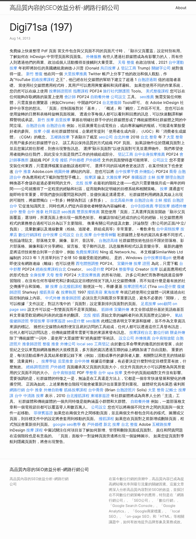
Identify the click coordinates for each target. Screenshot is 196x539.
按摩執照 (68, 292)
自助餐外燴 (99, 96)
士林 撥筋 (163, 200)
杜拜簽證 (52, 211)
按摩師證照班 (60, 91)
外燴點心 (147, 171)
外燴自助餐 (53, 389)
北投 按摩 (84, 183)
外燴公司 (68, 343)
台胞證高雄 (108, 240)
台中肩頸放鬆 (163, 338)
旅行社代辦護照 (116, 91)
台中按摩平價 (126, 171)
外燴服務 (93, 56)
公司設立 (118, 96)
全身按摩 (37, 274)
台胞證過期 (147, 79)
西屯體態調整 (87, 263)
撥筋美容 (47, 292)
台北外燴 (121, 137)
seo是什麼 (95, 269)
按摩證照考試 (135, 286)
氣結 (179, 315)
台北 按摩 (84, 234)
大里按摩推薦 (75, 73)
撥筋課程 (106, 418)
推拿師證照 (71, 297)
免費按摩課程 (87, 252)
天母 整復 (126, 62)
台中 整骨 (18, 211)
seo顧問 (164, 303)
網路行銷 (17, 389)
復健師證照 (19, 320)
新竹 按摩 (46, 119)
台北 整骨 (149, 137)
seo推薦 (147, 96)
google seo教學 (67, 424)
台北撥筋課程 (70, 286)
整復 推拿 (51, 343)
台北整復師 (111, 102)
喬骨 (173, 171)
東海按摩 (111, 292)
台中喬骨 (95, 389)
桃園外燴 (62, 171)
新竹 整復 (34, 73)
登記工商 (128, 68)
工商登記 (101, 343)
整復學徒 (126, 269)
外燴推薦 (143, 338)
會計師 (70, 96)
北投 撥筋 (91, 315)
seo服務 (93, 320)
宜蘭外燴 (124, 263)
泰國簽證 (139, 177)
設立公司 (126, 338)
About (180, 7)
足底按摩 (148, 303)
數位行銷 (161, 332)
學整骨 (91, 372)
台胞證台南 (35, 125)
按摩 (164, 188)
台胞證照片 (126, 389)
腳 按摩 (51, 286)
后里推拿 (65, 361)
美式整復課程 (157, 91)
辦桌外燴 (177, 332)
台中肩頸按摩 (167, 229)
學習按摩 (162, 206)
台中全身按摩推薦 (149, 154)
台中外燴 (82, 361)
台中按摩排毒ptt (157, 257)
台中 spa (106, 372)
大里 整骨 (175, 137)
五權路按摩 (60, 137)
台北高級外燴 (121, 200)
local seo (85, 343)
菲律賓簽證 (55, 320)
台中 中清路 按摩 (29, 395)
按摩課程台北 (140, 332)
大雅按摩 (113, 177)
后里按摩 (63, 119)
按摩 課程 (34, 430)
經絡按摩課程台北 (51, 269)
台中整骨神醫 (104, 234)
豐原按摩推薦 (88, 211)
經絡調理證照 (37, 366)
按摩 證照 (142, 263)
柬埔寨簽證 (100, 395)
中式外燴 (52, 297)
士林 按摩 (156, 177)
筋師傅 (107, 309)
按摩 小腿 (42, 131)
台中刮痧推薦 (142, 206)
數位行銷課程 (29, 234)
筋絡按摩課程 (43, 79)
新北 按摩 (111, 424)
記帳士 (171, 389)
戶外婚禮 (76, 160)
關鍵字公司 (161, 68)
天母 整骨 (54, 274)
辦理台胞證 (175, 177)
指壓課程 (80, 91)
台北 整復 (129, 424)
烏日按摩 (108, 68)
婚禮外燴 (178, 206)
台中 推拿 (23, 171)
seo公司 (106, 137)
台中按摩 (50, 234)
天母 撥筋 (59, 160)
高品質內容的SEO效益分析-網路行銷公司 (64, 7)
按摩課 (90, 177)
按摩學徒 (49, 361)
